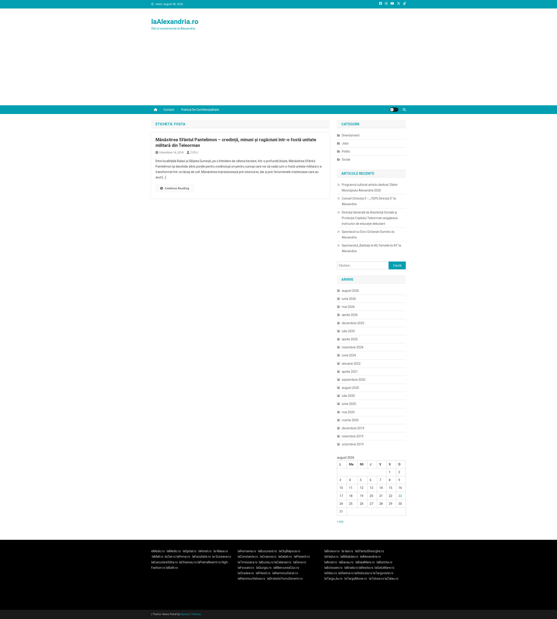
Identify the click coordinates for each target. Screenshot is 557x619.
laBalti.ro (172, 567)
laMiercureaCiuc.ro (286, 567)
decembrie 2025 (353, 323)
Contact (168, 109)
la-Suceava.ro (221, 556)
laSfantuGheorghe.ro (369, 551)
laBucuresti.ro (267, 551)
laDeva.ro (299, 562)
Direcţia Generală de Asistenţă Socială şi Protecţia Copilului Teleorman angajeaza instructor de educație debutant (370, 218)
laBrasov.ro (332, 551)
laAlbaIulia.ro (349, 556)
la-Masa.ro (220, 551)
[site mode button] (394, 109)
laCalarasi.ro (282, 562)
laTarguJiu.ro (334, 578)
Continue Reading (177, 188)
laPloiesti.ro (302, 556)
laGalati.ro (285, 556)
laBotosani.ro (333, 567)
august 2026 (350, 290)
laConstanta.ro (248, 556)
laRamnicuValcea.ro (251, 578)
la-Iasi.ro (347, 551)
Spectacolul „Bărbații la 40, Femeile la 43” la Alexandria (371, 248)
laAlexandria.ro (174, 21)
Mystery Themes (191, 614)
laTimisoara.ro (248, 562)
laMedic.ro (174, 551)
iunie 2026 (349, 298)
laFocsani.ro (246, 567)
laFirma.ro (183, 556)
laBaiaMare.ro (365, 562)
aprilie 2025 (350, 339)
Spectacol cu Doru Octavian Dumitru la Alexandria (368, 234)
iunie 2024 (349, 355)
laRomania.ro (247, 551)
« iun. (340, 521)
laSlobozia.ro (363, 573)
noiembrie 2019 (352, 436)
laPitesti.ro (263, 573)
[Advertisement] (278, 72)
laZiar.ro (170, 556)
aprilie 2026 (350, 315)
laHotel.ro (204, 551)
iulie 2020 (348, 396)
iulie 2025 (348, 331)
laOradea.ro (246, 573)
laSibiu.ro (330, 573)
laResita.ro (366, 567)
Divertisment (350, 135)
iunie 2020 (349, 404)
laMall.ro (157, 556)
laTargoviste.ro (383, 573)
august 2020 (350, 387)
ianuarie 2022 (351, 363)
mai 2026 (348, 307)
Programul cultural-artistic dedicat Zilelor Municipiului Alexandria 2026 (370, 187)
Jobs (345, 143)
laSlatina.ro (346, 573)
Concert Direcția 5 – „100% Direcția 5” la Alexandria (369, 201)
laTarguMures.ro (355, 578)
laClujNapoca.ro (289, 551)
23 (400, 496)
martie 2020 (350, 420)
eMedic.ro (158, 551)
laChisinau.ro (188, 562)
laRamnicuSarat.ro (285, 573)
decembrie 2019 (353, 428)
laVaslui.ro (332, 556)
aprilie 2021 (350, 371)
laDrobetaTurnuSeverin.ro (285, 578)
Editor (194, 152)
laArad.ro (330, 562)
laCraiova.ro (268, 556)
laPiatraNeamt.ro (209, 562)
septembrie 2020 (353, 379)
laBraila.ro (351, 567)
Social (346, 159)
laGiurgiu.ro (264, 567)
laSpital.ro (189, 551)
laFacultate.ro (201, 556)
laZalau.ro (391, 578)
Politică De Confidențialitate (200, 109)
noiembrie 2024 (352, 347)
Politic (346, 151)
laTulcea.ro (377, 578)
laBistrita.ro (384, 562)
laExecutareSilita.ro (164, 562)
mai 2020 (348, 412)
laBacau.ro (346, 562)
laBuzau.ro (266, 562)
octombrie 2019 (353, 444)
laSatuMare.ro (384, 567)
